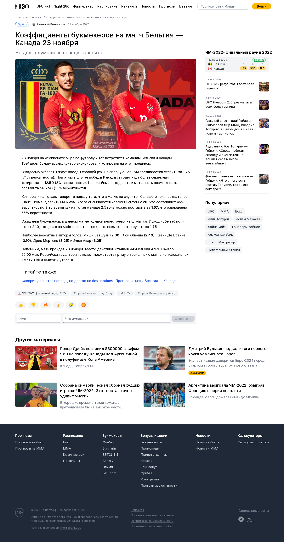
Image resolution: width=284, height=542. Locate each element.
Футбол (22, 24)
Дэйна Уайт (217, 227)
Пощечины (71, 461)
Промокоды (150, 448)
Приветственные (154, 454)
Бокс (239, 211)
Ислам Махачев (248, 219)
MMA (67, 448)
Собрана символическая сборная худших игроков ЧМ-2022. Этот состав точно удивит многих (100, 390)
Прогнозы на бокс (29, 442)
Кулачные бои (73, 454)
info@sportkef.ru (70, 527)
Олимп (108, 467)
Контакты (137, 510)
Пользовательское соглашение (152, 515)
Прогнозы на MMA (29, 448)
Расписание (107, 6)
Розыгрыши (150, 479)
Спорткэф (22, 17)
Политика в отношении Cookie (151, 526)
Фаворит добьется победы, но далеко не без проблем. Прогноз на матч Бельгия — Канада (98, 281)
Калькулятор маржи (253, 442)
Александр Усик (220, 234)
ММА (225, 211)
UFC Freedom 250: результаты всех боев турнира (228, 104)
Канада (219, 68)
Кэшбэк (146, 461)
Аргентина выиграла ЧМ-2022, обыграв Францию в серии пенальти (226, 388)
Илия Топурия (218, 219)
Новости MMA (207, 448)
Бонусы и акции (154, 436)
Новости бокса (207, 442)
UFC (211, 211)
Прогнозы (167, 6)
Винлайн (109, 448)
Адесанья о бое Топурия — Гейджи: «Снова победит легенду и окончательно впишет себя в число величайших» (226, 154)
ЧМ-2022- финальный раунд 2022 (44, 293)
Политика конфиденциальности (152, 520)
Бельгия (219, 64)
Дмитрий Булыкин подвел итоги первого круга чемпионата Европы (227, 351)
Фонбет (108, 442)
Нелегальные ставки (224, 250)
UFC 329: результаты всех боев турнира (229, 86)
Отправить (183, 319)
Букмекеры (112, 436)
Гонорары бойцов (246, 227)
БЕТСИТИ (110, 454)
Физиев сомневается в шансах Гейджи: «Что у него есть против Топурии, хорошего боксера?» (229, 182)
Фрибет (146, 473)
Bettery (108, 461)
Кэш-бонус (149, 467)
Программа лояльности (159, 485)
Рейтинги (129, 6)
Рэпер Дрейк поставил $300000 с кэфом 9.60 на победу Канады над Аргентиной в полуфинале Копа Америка (99, 354)
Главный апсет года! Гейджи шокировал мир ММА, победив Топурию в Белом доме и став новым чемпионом (229, 127)
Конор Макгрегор (221, 242)
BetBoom (109, 473)
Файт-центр (83, 6)
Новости (148, 6)
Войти (261, 6)
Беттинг (186, 6)
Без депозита (151, 442)
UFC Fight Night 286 (53, 6)
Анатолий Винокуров (51, 24)
